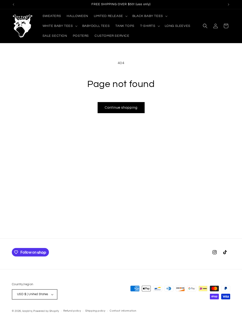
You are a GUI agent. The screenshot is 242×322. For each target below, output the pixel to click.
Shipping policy (95, 311)
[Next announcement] (228, 4)
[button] (110, 16)
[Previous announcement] (13, 4)
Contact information (123, 311)
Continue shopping (121, 107)
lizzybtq (27, 311)
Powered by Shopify (46, 311)
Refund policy (72, 311)
